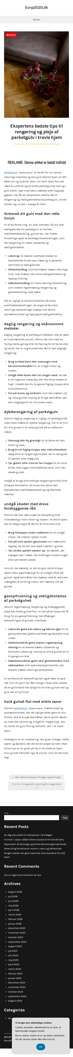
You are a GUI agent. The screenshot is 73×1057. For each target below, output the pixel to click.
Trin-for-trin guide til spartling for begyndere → (36, 786)
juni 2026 (13, 901)
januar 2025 (15, 978)
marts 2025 (14, 969)
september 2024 (17, 996)
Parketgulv (10, 172)
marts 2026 (14, 914)
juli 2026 (12, 896)
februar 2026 (15, 919)
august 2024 (15, 1000)
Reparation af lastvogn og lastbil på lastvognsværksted (35, 844)
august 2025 (15, 946)
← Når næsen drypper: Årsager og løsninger (36, 777)
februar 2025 (15, 973)
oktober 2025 (15, 937)
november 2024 (16, 987)
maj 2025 (13, 960)
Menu (36, 19)
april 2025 (13, 964)
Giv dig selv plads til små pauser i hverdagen (28, 835)
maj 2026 (13, 905)
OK (40, 1046)
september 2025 (17, 941)
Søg (6, 813)
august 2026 (15, 891)
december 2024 (16, 982)
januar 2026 (15, 923)
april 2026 (13, 910)
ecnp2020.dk (44, 144)
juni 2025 (13, 955)
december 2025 (16, 928)
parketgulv (21, 708)
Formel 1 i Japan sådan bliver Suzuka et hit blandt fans (34, 839)
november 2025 (16, 932)
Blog (56, 144)
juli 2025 (12, 950)
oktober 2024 (15, 991)
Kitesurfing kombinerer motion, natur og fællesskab (33, 848)
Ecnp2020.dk (36, 7)
